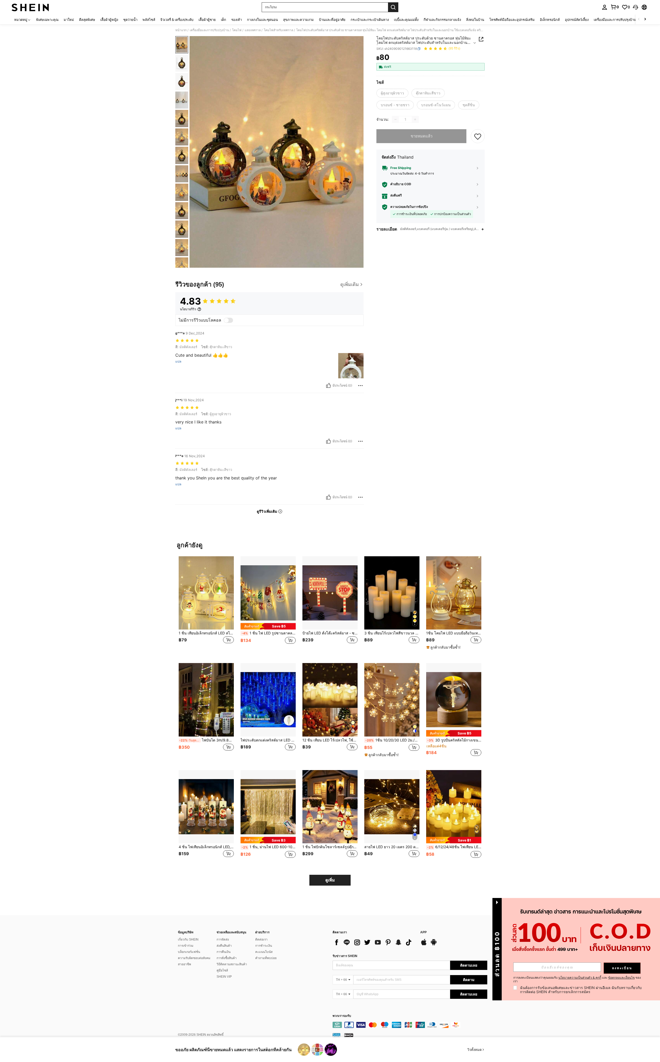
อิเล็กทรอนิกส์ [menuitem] (550, 20)
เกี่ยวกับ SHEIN (188, 939)
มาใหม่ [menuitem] (69, 20)
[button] (635, 7)
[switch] (228, 320)
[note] (268, 626)
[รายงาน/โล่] (360, 385)
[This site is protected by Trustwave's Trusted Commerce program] (336, 1034)
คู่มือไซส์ (222, 970)
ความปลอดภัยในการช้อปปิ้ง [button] (409, 207)
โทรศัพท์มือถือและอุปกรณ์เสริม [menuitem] (512, 20)
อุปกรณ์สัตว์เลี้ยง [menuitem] (577, 20)
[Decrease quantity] (395, 119)
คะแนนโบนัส (264, 952)
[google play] (433, 944)
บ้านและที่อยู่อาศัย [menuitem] (332, 20)
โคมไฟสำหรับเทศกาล (278, 30)
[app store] (423, 944)
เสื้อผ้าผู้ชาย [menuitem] (207, 20)
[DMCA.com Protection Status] (348, 1034)
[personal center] (604, 7)
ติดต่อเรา (261, 939)
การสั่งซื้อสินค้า (227, 958)
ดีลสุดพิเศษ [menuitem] (87, 20)
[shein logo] (30, 7)
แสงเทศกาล (253, 30)
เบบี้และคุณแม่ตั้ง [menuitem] (406, 20)
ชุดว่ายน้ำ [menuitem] (130, 20)
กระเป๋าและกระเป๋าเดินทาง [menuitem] (370, 20)
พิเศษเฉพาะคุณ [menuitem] (47, 20)
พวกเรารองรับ (342, 1016)
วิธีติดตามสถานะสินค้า (232, 964)
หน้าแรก (181, 30)
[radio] (392, 93)
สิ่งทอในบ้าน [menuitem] (475, 20)
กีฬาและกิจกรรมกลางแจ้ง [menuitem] (442, 20)
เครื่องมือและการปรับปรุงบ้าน (209, 30)
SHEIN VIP (224, 976)
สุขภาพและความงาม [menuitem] (298, 20)
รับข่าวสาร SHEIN (345, 956)
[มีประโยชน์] (328, 385)
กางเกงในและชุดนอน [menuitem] (262, 20)
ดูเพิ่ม (330, 880)
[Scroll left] (639, 19)
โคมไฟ (237, 30)
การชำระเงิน (263, 945)
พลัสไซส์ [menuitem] (149, 20)
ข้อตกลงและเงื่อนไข (621, 977)
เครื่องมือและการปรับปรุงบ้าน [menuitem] (615, 20)
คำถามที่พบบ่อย (266, 958)
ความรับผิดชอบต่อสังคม (194, 958)
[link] (614, 7)
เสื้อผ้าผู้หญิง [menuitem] (109, 20)
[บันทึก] (478, 136)
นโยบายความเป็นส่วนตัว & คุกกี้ (579, 977)
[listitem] (206, 605)
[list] (374, 942)
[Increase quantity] (415, 119)
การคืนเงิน (223, 952)
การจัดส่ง (223, 939)
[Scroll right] (645, 19)
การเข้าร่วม (185, 945)
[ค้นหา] (393, 7)
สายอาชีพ (184, 964)
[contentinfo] (410, 1025)
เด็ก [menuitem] (223, 20)
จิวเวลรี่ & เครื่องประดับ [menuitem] (176, 20)
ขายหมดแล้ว (421, 136)
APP (423, 932)
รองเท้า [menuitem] (236, 20)
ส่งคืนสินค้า (224, 945)
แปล (178, 361)
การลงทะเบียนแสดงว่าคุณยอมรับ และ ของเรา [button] (577, 979)
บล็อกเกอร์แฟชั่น (189, 952)
